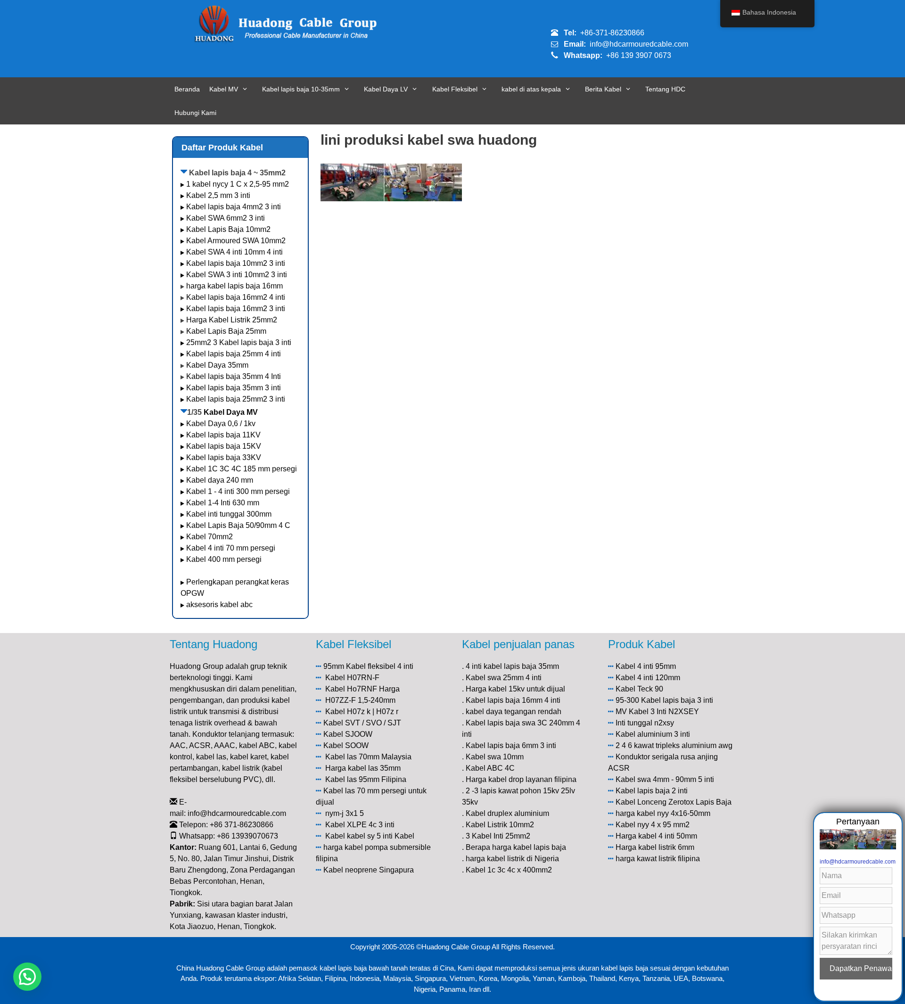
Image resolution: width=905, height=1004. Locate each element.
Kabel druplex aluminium (507, 813)
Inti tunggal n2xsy (645, 723)
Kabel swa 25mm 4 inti (504, 678)
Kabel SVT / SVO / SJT (362, 723)
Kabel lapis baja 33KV (223, 457)
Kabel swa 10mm (495, 757)
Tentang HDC (665, 89)
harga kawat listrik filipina (658, 859)
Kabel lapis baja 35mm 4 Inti (233, 376)
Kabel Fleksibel (454, 89)
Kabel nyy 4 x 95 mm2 (653, 825)
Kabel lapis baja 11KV (223, 435)
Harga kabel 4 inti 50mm (656, 836)
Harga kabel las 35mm (363, 768)
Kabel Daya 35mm (217, 365)
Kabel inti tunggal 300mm (229, 514)
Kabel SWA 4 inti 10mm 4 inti (234, 252)
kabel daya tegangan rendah (513, 712)
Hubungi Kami (195, 112)
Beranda (187, 89)
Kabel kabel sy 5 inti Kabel (369, 836)
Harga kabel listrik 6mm (655, 847)
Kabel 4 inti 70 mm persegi (230, 548)
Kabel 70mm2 (209, 537)
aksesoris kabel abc (219, 605)
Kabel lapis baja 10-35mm (301, 89)
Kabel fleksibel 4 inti (379, 666)
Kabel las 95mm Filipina (365, 779)
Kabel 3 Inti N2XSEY (664, 712)
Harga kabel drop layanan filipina (521, 779)
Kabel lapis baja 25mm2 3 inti (235, 399)
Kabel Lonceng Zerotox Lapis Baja (674, 802)
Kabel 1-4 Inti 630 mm (223, 503)
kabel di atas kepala (531, 89)
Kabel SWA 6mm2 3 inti (225, 218)
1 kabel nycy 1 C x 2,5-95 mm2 (237, 184)
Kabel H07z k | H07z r (361, 712)
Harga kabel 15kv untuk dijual (515, 689)
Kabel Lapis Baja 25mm (226, 331)
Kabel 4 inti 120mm (648, 678)
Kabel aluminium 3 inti (653, 734)
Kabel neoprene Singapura (368, 870)
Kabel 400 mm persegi (224, 559)
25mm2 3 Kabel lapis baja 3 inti (238, 342)
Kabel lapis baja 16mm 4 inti (513, 700)
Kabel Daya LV (386, 89)
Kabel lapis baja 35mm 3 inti (233, 388)
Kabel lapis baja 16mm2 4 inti (235, 297)
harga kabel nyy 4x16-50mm (663, 813)
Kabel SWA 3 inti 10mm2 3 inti (236, 275)
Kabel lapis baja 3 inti (677, 700)
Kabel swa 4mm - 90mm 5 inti (665, 779)
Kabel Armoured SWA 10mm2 (236, 241)
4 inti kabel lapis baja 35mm (512, 666)
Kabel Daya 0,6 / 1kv (220, 424)
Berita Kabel (603, 89)
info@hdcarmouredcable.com (639, 44)
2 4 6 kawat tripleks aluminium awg (674, 745)
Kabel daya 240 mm (219, 480)
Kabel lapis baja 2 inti (652, 791)
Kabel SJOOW (347, 734)
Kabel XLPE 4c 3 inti (360, 825)
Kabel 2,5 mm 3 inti (218, 195)
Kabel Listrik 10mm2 (500, 825)
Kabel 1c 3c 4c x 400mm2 (509, 870)
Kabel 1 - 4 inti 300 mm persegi (239, 491)
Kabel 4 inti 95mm (646, 666)
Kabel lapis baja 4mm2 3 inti (233, 207)
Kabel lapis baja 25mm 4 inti (233, 354)
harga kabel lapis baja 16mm (234, 286)
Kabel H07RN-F (352, 678)
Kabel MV (223, 89)
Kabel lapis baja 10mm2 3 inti (235, 263)
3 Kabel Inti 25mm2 (498, 836)
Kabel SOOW (346, 745)
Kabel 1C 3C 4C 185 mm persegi (241, 469)
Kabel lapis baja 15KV (223, 446)
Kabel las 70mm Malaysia (368, 757)
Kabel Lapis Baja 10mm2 (228, 229)
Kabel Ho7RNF (351, 689)
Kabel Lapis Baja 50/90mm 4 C (238, 525)
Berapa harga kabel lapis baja (516, 847)
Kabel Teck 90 (639, 689)
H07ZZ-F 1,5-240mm (360, 700)
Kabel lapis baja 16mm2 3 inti (235, 308)
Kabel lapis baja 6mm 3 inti (511, 745)
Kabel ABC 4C (490, 768)
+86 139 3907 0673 (638, 55)
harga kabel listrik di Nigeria (512, 859)
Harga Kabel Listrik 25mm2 (231, 320)
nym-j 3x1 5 (344, 813)
